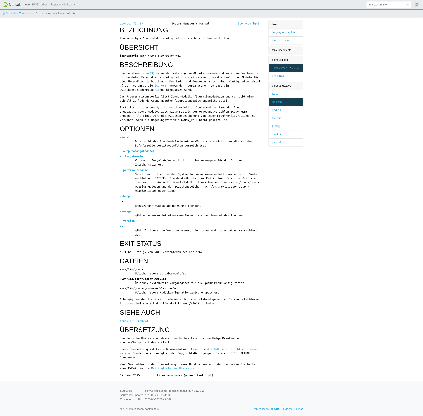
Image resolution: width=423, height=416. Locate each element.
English (276, 110)
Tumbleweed (27, 13)
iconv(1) (126, 320)
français (276, 118)
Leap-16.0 (278, 76)
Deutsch (277, 101)
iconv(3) (147, 73)
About (44, 4)
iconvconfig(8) (131, 23)
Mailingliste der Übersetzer (173, 368)
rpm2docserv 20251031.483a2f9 (273, 409)
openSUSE (32, 4)
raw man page (280, 40)
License (298, 409)
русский (277, 142)
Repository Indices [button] (62, 4)
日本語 (276, 126)
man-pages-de (46, 13)
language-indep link (283, 32)
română (276, 134)
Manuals (10, 13)
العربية (275, 93)
